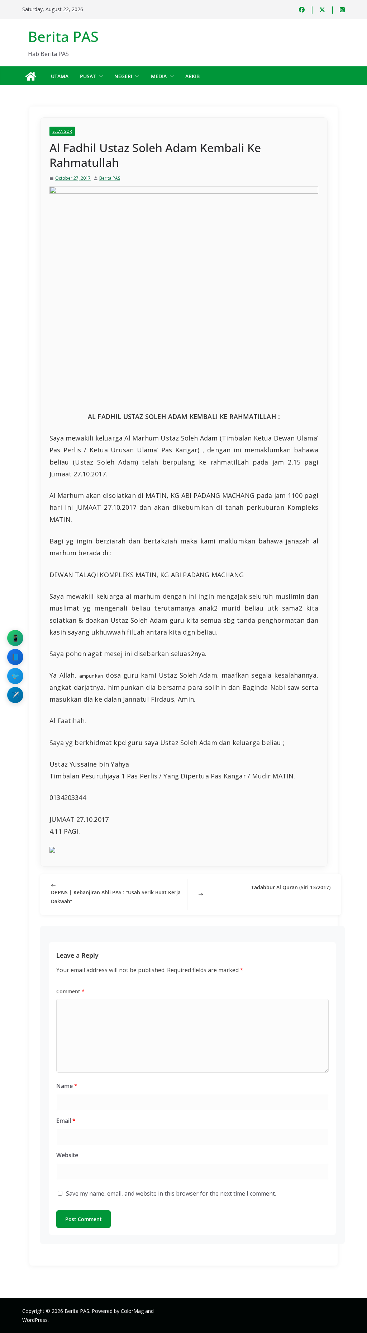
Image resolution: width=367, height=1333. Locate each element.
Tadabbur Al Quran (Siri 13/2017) (290, 887)
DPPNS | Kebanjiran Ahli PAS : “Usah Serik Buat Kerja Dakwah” (116, 897)
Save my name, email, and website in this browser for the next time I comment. (171, 1193)
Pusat (88, 76)
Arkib (192, 76)
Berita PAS (63, 36)
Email (66, 1121)
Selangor (62, 131)
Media (159, 76)
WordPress (35, 1319)
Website (67, 1155)
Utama (59, 76)
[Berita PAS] (31, 76)
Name (66, 1086)
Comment (70, 991)
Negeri (123, 76)
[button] (99, 76)
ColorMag (132, 1311)
